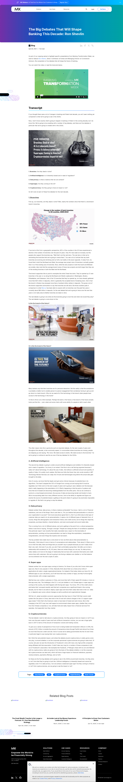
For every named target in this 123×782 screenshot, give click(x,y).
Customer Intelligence (67, 759)
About (99, 751)
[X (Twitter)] (16, 778)
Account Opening (66, 751)
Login (92, 9)
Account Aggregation (48, 756)
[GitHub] (20, 778)
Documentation (83, 759)
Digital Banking (75, 674)
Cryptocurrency (60, 674)
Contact (100, 764)
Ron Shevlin (42, 58)
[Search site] (86, 9)
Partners (100, 759)
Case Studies (83, 751)
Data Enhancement (47, 759)
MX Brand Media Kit (103, 761)
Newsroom (100, 756)
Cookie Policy (44, 778)
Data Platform (46, 751)
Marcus (44, 288)
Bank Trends (89, 674)
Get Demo (103, 9)
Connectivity (46, 753)
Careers (100, 753)
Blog (33, 45)
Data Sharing (39, 674)
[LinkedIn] (12, 778)
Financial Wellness (66, 753)
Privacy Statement (56, 778)
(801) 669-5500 (14, 763)
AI (49, 674)
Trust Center (83, 756)
